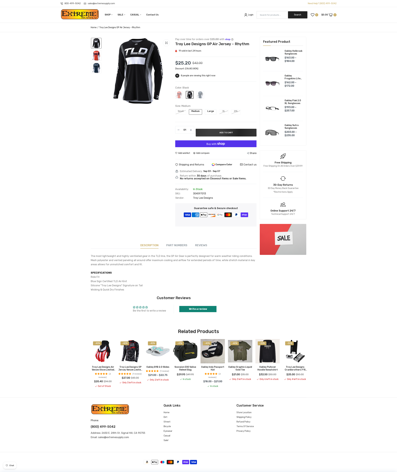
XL (223, 111)
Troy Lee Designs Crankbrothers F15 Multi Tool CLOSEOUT (295, 368)
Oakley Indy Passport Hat (212, 368)
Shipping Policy (244, 417)
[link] (283, 239)
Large (210, 111)
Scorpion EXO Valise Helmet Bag (185, 368)
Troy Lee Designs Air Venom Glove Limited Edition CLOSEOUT (103, 368)
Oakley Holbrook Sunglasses (293, 52)
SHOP (108, 14)
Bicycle (167, 426)
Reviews (201, 245)
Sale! (166, 440)
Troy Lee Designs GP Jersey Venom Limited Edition (130, 368)
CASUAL (135, 14)
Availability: (182, 189)
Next (306, 363)
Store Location (244, 412)
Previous (91, 363)
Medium (195, 111)
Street (167, 421)
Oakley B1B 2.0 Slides (157, 367)
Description (149, 245)
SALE (121, 14)
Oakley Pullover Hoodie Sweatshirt (267, 368)
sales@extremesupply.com (101, 3)
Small (181, 111)
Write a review (198, 308)
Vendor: (179, 198)
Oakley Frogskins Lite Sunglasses (292, 77)
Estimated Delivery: (191, 171)
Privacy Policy (243, 431)
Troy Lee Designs (203, 197)
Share (253, 153)
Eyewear (168, 431)
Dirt (165, 417)
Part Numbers (176, 245)
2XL (236, 111)
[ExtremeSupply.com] (79, 15)
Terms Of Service (245, 426)
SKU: (178, 193)
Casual (167, 435)
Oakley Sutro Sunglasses (292, 126)
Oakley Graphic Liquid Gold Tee (240, 368)
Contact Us (152, 14)
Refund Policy (243, 421)
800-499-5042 (73, 3)
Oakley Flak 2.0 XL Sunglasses (293, 102)
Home (94, 27)
